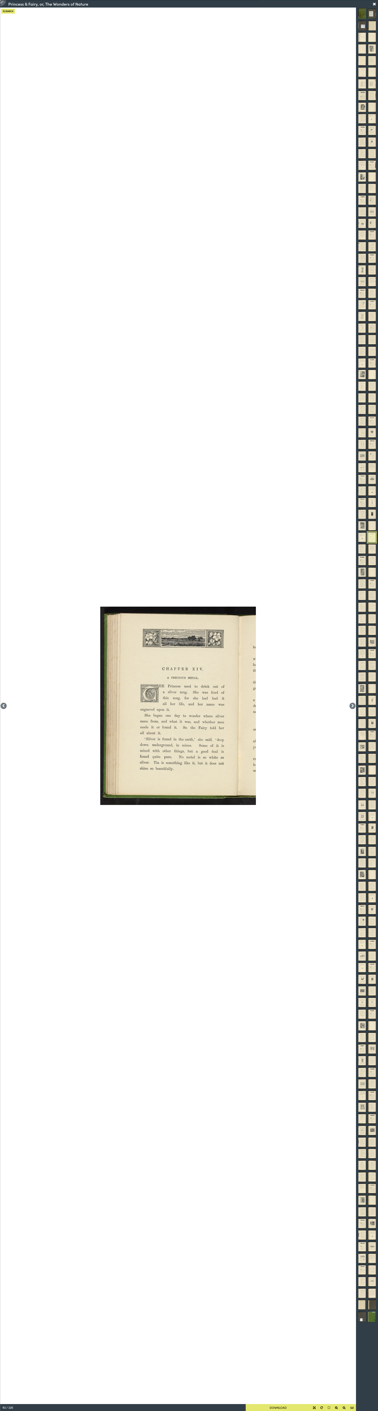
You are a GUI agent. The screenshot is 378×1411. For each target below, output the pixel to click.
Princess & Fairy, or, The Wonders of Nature (48, 4)
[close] (374, 4)
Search (9, 11)
